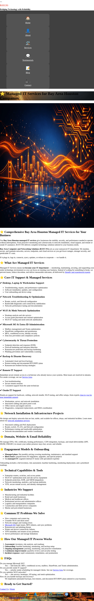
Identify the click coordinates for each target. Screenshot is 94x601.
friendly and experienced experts (77, 272)
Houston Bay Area (16, 598)
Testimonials (27, 60)
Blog (28, 72)
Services (28, 48)
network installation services (19, 421)
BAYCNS (4, 5)
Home (27, 23)
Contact (28, 85)
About (28, 35)
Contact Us (4, 589)
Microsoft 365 (10, 525)
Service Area (27, 377)
